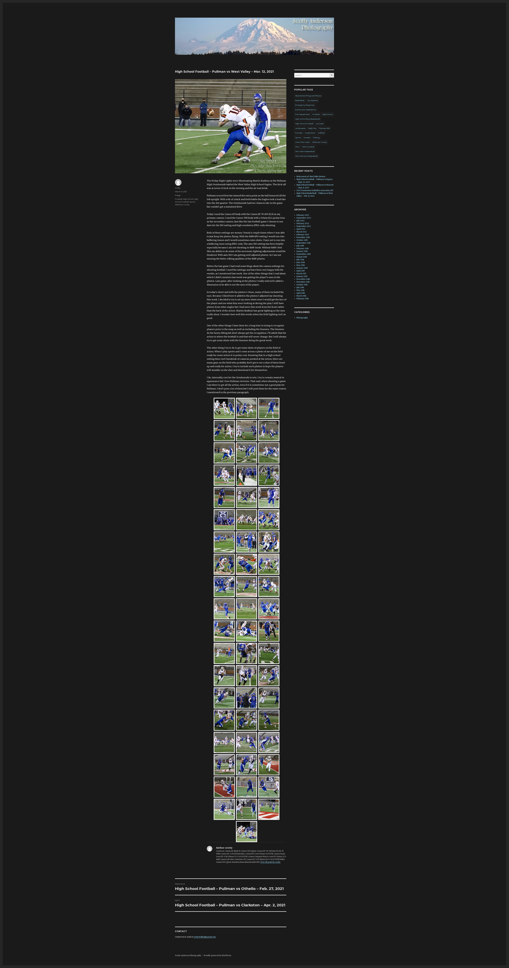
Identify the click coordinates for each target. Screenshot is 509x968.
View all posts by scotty (270, 862)
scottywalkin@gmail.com (204, 937)
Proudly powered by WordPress (217, 955)
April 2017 (300, 271)
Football (178, 199)
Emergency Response (304, 105)
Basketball (299, 100)
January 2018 (302, 268)
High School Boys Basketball (307, 119)
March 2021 (301, 232)
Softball (321, 133)
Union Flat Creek (302, 142)
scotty (177, 188)
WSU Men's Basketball (305, 151)
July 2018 (300, 260)
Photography (302, 318)
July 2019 (300, 246)
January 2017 (301, 276)
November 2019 (303, 237)
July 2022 (300, 221)
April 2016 (300, 293)
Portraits (298, 133)
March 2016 (301, 296)
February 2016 (302, 299)
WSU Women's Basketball (306, 156)
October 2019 (302, 240)
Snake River (310, 133)
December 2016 (303, 279)
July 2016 (300, 287)
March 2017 (301, 273)
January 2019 (302, 251)
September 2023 (303, 218)
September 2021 (303, 226)
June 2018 (300, 262)
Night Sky (312, 128)
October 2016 (302, 285)
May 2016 (300, 290)
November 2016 (303, 282)
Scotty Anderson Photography (188, 955)
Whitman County (182, 205)
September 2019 (303, 243)
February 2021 (302, 234)
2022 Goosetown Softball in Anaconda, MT (314, 190)
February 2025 (302, 215)
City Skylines (312, 100)
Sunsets (307, 137)
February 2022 (302, 223)
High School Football (304, 124)
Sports (192, 202)
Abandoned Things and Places (308, 96)
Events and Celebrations (305, 110)
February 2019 (302, 248)
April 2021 (300, 229)
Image (178, 195)
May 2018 (300, 265)
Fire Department (302, 114)
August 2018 (301, 257)
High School (188, 199)
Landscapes (300, 128)
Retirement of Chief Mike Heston (310, 176)
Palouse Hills (324, 128)
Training (316, 137)
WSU (297, 147)
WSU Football (308, 147)
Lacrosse (320, 124)
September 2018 (303, 254)
